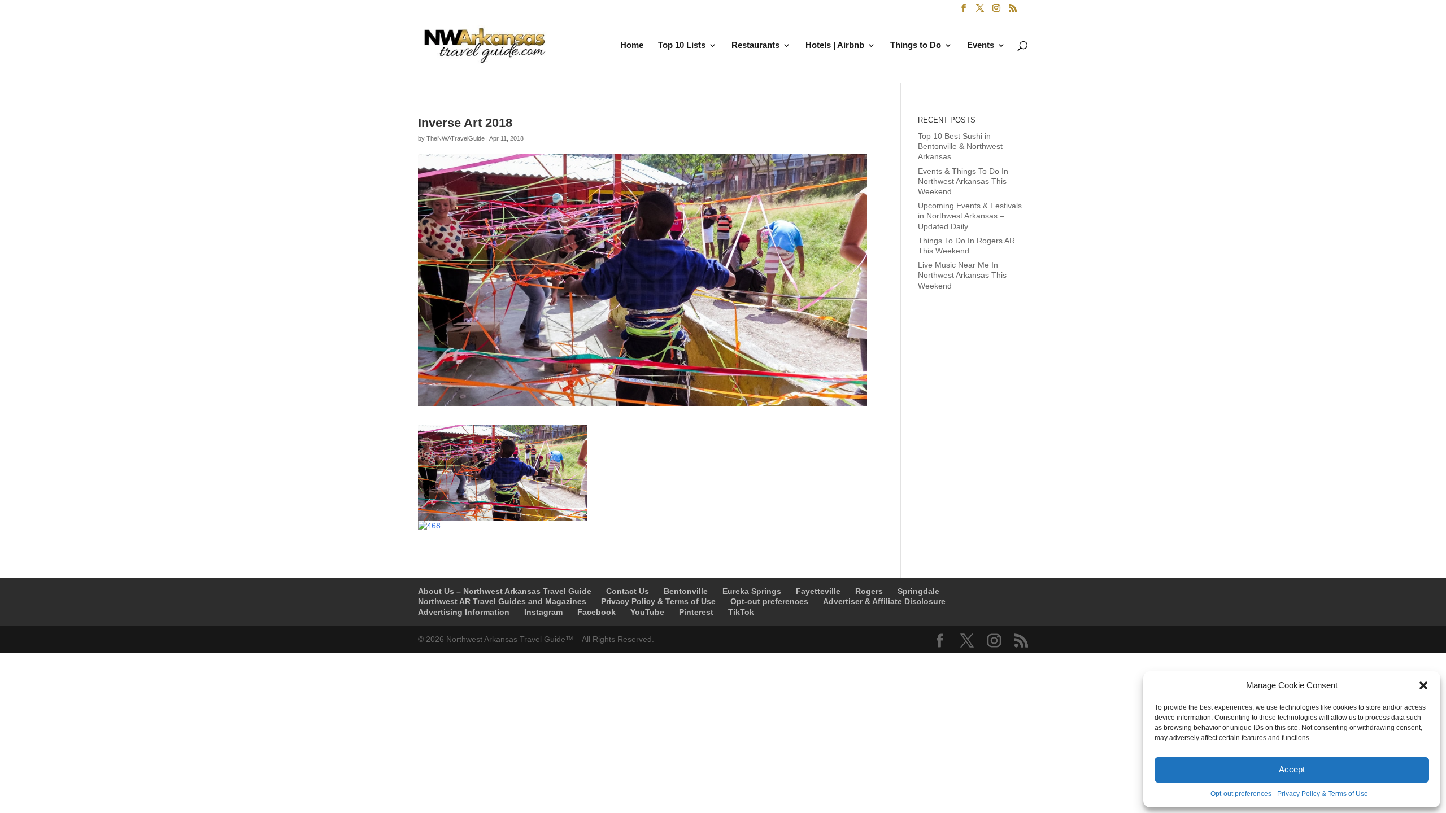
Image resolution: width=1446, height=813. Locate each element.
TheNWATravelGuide (455, 138)
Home (631, 45)
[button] (1423, 685)
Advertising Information (463, 612)
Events (980, 45)
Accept (1292, 769)
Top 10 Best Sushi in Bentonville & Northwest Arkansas (960, 146)
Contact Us (627, 591)
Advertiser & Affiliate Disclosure (884, 601)
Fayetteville (818, 591)
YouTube (647, 612)
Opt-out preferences (1240, 794)
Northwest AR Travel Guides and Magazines (502, 601)
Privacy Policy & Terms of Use (1322, 794)
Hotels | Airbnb (834, 45)
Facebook (596, 612)
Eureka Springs (751, 591)
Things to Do (915, 45)
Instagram (543, 612)
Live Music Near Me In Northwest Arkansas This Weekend (962, 275)
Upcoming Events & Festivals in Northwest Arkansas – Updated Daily (970, 215)
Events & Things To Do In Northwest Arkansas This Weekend (963, 181)
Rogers (869, 591)
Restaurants (755, 45)
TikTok (741, 612)
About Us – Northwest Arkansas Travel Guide (504, 591)
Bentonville (686, 591)
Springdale (918, 591)
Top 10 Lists (681, 45)
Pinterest (696, 612)
